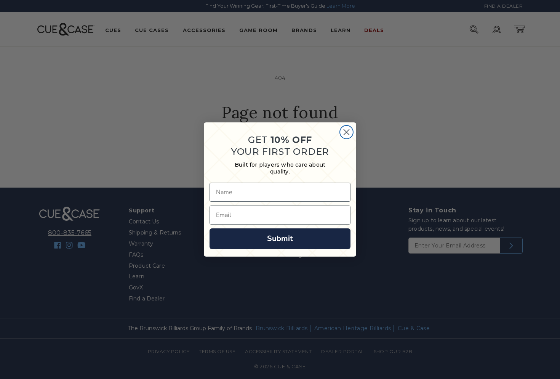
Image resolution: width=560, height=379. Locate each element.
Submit (280, 238)
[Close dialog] (346, 132)
